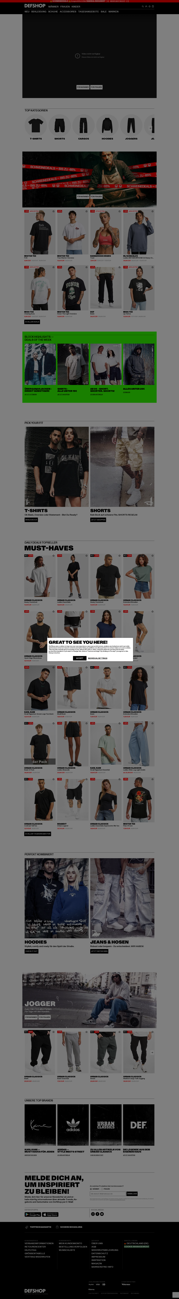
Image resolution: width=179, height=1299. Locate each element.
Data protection (54, 653)
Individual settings (97, 658)
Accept (79, 658)
